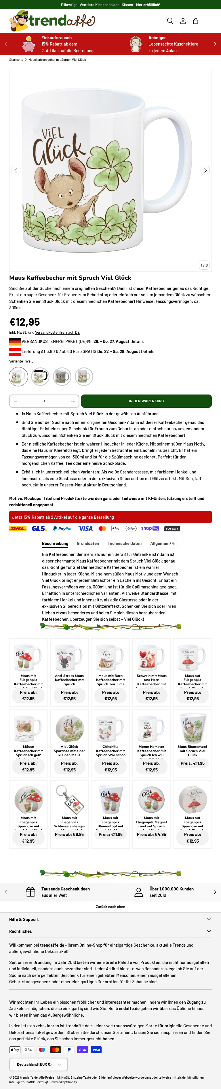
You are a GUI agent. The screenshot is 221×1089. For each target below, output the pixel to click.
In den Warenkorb (146, 401)
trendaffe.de (29, 1077)
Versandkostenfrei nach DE (57, 332)
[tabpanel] (110, 586)
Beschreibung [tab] (55, 543)
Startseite (16, 59)
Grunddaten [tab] (88, 543)
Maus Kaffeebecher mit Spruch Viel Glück (57, 59)
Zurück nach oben (110, 906)
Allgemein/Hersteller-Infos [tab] (176, 543)
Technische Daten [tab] (125, 543)
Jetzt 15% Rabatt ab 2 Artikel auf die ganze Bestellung (63, 517)
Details (137, 341)
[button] (195, 21)
